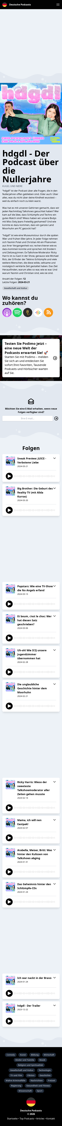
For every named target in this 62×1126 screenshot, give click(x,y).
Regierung (16, 1085)
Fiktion (30, 1075)
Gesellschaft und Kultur (15, 288)
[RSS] (48, 312)
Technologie (45, 1070)
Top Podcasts (27, 1118)
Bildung (35, 1054)
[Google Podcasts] (38, 312)
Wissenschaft (25, 1090)
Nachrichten (37, 1080)
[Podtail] (27, 312)
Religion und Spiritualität (30, 1065)
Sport (39, 1090)
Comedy (11, 1054)
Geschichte (45, 1075)
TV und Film (16, 1075)
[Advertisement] (31, 40)
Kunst (23, 1054)
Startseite (12, 1118)
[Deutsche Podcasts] (31, 1102)
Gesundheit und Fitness (38, 1085)
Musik (42, 1060)
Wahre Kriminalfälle (15, 1080)
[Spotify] (17, 312)
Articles (40, 1118)
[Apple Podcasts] (7, 312)
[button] (58, 4)
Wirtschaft (49, 1054)
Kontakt (50, 1118)
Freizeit (51, 1080)
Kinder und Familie (24, 1060)
